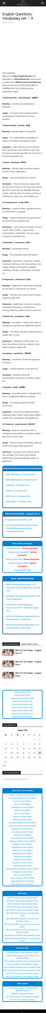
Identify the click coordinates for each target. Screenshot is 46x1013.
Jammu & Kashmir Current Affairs (22, 826)
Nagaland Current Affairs (22, 853)
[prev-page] (3, 684)
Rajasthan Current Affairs (22, 862)
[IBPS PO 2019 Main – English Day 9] (8, 663)
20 (24, 753)
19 (18, 753)
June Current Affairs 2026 (22, 704)
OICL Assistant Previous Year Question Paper (22, 970)
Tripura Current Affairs (22, 875)
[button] (4, 3)
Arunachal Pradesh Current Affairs (22, 798)
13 (24, 748)
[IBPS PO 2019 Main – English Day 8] (8, 675)
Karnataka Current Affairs (22, 832)
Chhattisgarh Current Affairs (22, 807)
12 (18, 748)
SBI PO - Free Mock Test (16, 491)
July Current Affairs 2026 (22, 701)
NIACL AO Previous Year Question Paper (22, 976)
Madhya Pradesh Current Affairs (22, 841)
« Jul (4, 765)
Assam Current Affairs (22, 801)
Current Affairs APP (22, 692)
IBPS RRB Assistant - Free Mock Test (22, 480)
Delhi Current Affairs (22, 810)
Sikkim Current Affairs (22, 866)
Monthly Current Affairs (22, 717)
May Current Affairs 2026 (22, 707)
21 (29, 753)
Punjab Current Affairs (22, 859)
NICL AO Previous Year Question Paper (22, 964)
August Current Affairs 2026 (22, 698)
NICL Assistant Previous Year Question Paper (22, 967)
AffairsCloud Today (22, 695)
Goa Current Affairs (22, 813)
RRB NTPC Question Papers (22, 993)
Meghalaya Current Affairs (22, 847)
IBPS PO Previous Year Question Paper (22, 907)
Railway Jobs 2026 (22, 559)
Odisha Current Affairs (22, 856)
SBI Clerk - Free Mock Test (17, 485)
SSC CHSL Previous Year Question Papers (22, 997)
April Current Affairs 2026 (22, 710)
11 (12, 748)
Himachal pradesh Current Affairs (22, 823)
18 (12, 753)
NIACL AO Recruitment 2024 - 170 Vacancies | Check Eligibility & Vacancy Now (23, 587)
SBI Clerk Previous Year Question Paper (22, 901)
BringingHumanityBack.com (17, 779)
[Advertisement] (23, 48)
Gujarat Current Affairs (22, 816)
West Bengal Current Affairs (22, 884)
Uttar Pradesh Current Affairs (22, 878)
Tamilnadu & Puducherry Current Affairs (22, 869)
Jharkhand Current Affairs (22, 829)
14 (29, 748)
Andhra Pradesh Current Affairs (22, 795)
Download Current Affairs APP (19, 520)
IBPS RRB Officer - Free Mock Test (21, 474)
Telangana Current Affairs (22, 872)
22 (34, 753)
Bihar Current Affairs (22, 804)
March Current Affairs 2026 (22, 713)
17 (6, 753)
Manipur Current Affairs (22, 844)
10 (6, 748)
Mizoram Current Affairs (22, 850)
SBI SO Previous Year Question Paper (22, 904)
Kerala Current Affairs (22, 835)
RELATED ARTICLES (11, 644)
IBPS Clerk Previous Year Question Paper (22, 910)
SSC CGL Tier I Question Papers (22, 1000)
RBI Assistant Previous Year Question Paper (22, 935)
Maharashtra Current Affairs (22, 838)
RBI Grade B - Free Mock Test (18, 502)
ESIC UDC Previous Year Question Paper (22, 973)
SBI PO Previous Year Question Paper (22, 898)
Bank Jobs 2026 (22, 548)
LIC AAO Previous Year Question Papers (22, 952)
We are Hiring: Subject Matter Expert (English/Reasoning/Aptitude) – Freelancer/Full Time (22, 528)
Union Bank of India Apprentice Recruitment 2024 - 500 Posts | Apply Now (22, 607)
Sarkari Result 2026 (22, 570)
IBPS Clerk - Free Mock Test (18, 496)
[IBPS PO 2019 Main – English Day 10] (8, 652)
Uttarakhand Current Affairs (22, 881)
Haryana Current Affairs (22, 819)
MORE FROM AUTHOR (29, 644)
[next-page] (7, 684)
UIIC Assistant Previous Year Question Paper (22, 961)
